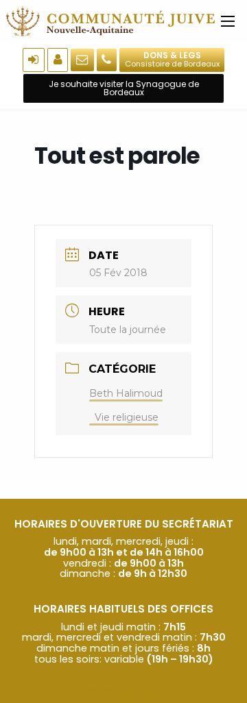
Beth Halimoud (126, 393)
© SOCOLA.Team (123, 692)
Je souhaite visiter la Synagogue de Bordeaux (124, 88)
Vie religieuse (126, 417)
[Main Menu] (228, 21)
